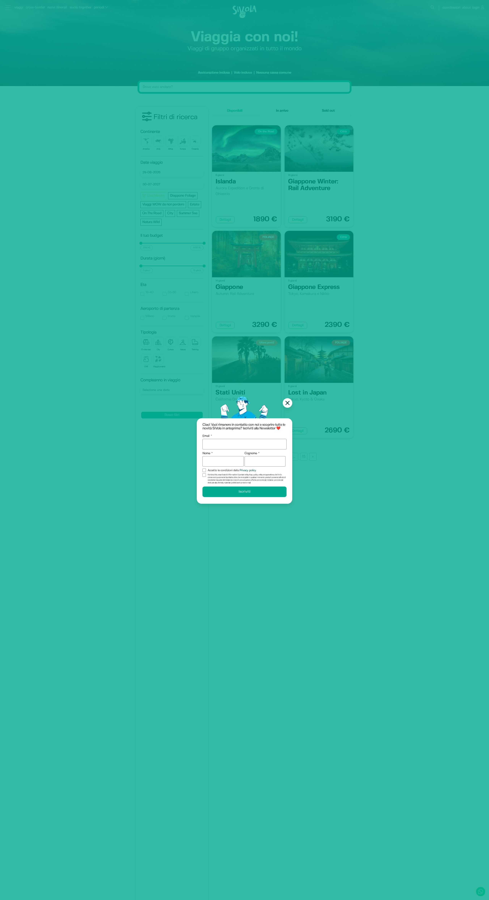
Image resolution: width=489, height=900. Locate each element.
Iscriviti (245, 491)
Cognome (250, 453)
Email (206, 436)
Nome (206, 453)
